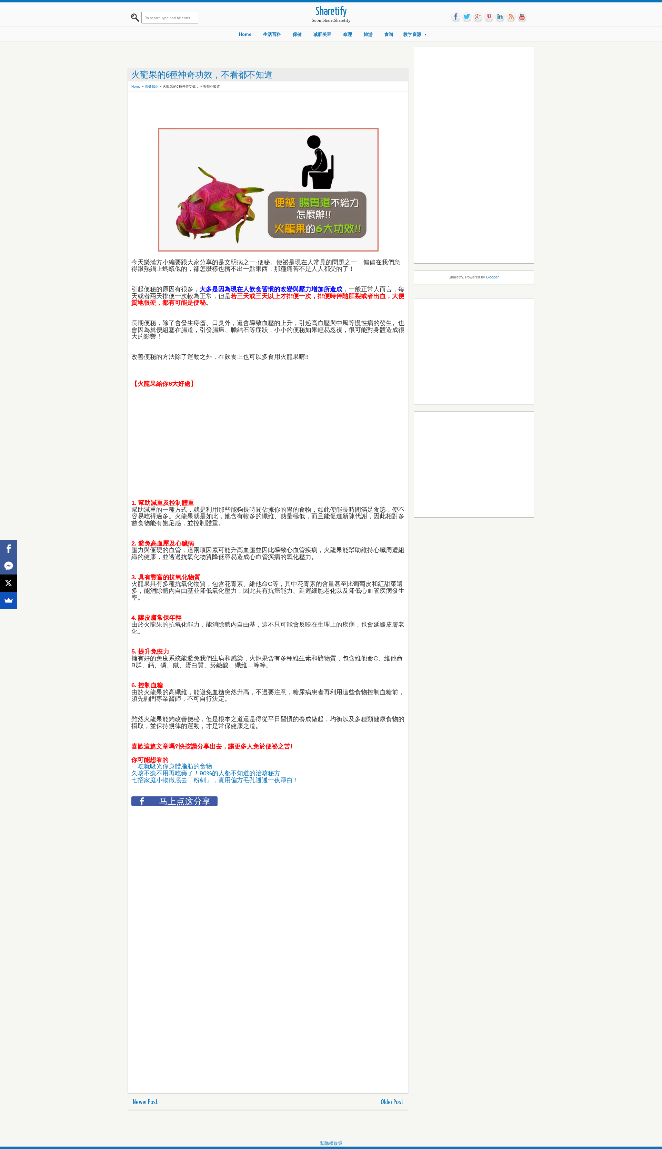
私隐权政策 (331, 1143)
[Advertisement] (256, 110)
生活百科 (272, 34)
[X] (8, 583)
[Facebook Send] (8, 565)
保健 (297, 34)
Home (245, 34)
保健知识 (152, 86)
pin (488, 16)
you (522, 16)
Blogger (492, 277)
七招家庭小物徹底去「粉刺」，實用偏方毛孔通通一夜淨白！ (216, 780)
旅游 (368, 34)
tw (466, 16)
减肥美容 (322, 34)
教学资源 (412, 34)
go (477, 16)
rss (510, 16)
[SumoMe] (8, 600)
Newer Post (145, 1102)
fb (455, 16)
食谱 (388, 34)
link (499, 16)
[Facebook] (8, 548)
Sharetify (331, 12)
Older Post (392, 1102)
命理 (347, 34)
